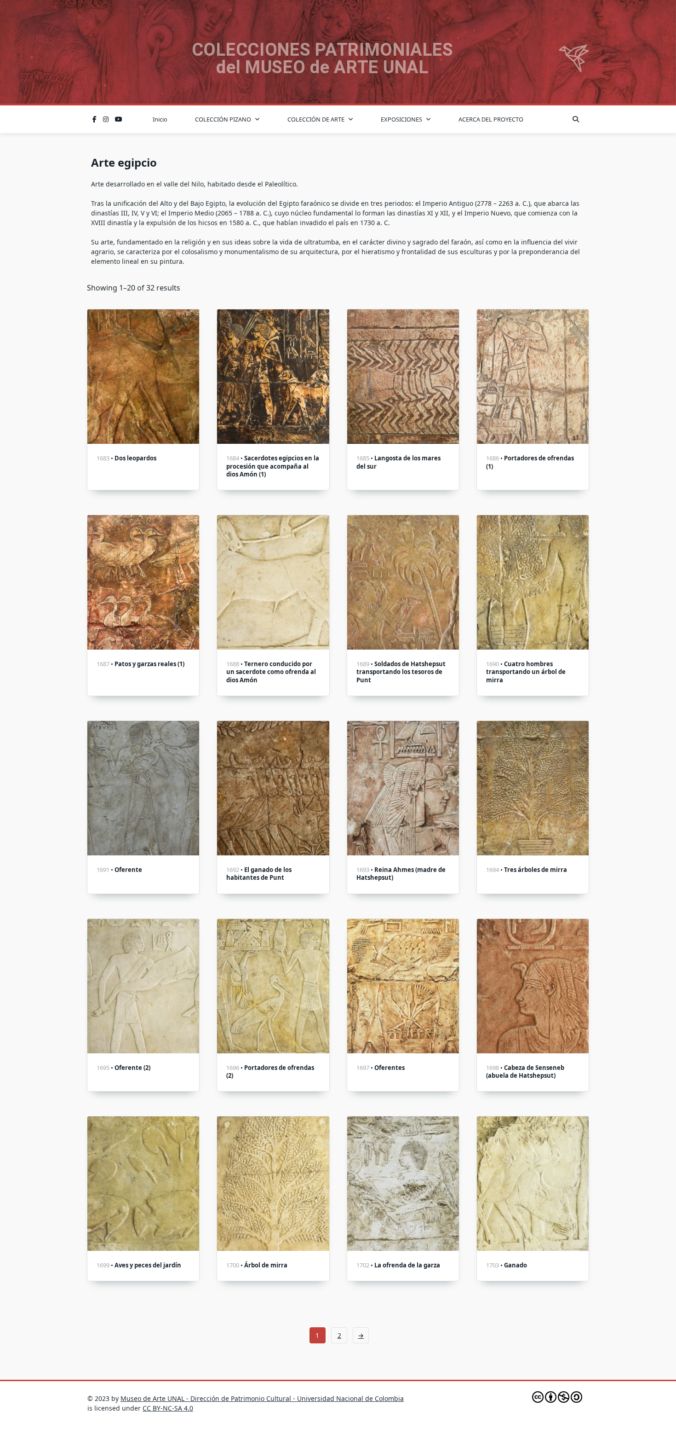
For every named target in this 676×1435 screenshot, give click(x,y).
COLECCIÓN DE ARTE (315, 119)
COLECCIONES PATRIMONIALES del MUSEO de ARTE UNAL (322, 58)
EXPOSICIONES (401, 119)
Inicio (160, 119)
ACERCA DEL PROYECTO (490, 119)
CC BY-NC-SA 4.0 (168, 1408)
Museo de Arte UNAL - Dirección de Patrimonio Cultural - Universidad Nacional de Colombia (262, 1398)
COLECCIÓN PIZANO (223, 119)
